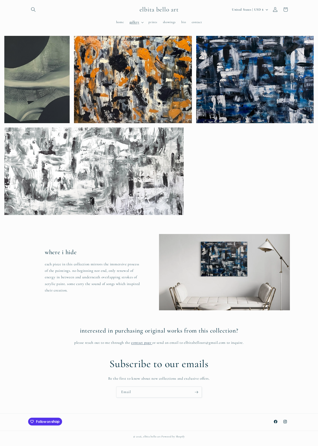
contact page (141, 342)
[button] (33, 9)
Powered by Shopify (173, 436)
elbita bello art (152, 436)
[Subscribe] (196, 392)
